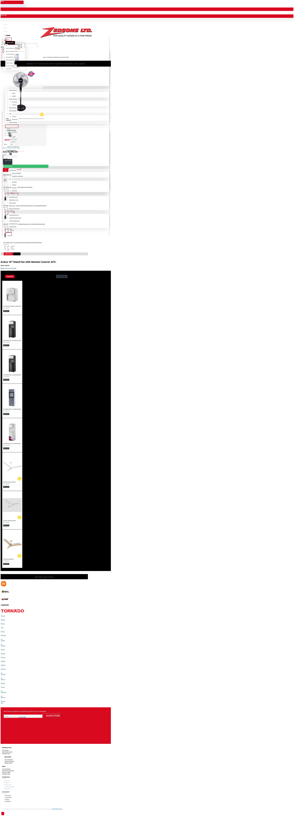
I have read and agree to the (15, 717)
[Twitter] (8, 725)
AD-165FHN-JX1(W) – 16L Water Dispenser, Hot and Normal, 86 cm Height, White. (22, 242)
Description (8, 253)
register (10, 268)
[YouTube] (8, 737)
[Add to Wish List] (4, 170)
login (5, 268)
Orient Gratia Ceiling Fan (8, 559)
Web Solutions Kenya (57, 809)
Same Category (62, 276)
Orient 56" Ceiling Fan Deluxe (9, 520)
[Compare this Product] (6, 313)
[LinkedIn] (8, 733)
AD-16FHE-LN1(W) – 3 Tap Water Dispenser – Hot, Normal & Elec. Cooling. (12, 443)
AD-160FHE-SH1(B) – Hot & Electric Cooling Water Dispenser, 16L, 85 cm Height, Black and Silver (12, 340)
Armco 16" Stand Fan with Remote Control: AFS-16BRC (56, 57)
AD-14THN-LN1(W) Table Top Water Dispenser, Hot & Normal (12, 306)
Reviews (17, 253)
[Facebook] (8, 720)
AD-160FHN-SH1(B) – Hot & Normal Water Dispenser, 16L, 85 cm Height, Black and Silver (12, 374)
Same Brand (10, 276)
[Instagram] (8, 729)
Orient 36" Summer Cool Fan (9, 481)
